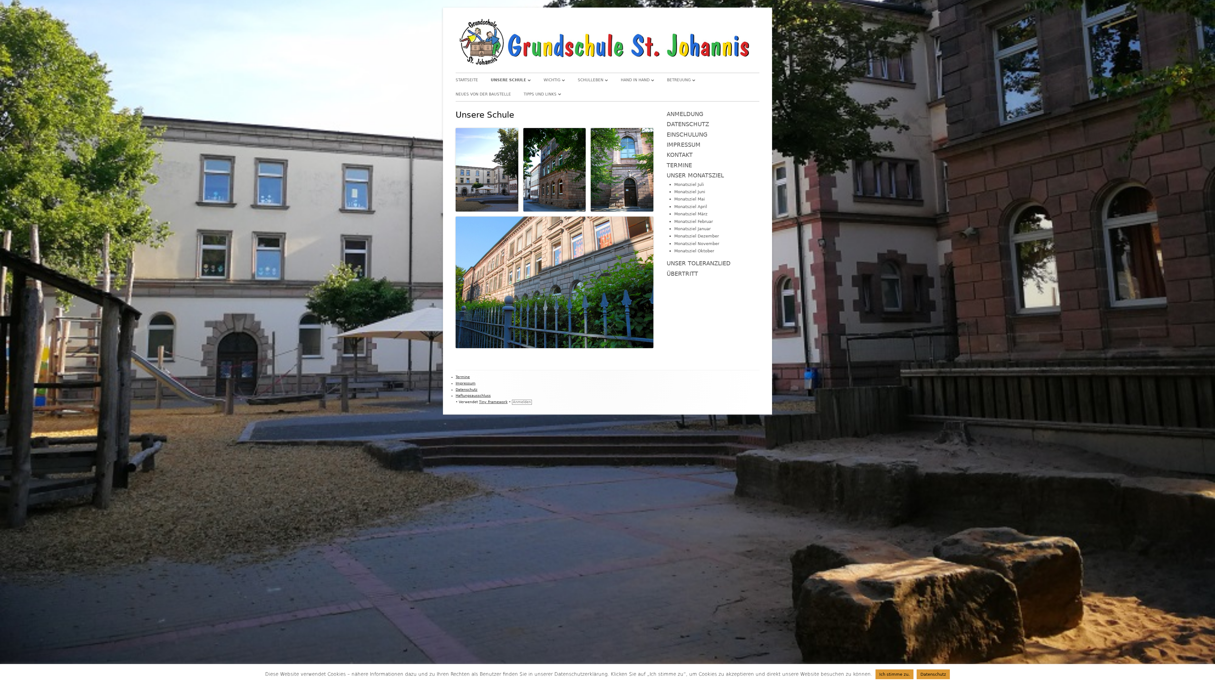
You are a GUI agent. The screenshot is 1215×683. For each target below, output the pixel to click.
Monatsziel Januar (692, 228)
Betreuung (679, 80)
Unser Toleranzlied (699, 263)
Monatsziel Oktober (694, 251)
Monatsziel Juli (689, 184)
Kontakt (680, 154)
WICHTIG (552, 80)
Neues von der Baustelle (483, 94)
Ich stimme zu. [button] (894, 674)
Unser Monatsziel (695, 175)
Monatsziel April (690, 206)
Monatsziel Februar (693, 221)
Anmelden (522, 402)
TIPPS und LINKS (540, 94)
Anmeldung (685, 114)
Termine (679, 165)
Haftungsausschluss (473, 396)
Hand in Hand (635, 80)
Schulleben (590, 80)
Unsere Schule (508, 80)
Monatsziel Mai (689, 199)
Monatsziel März (690, 214)
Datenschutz (688, 124)
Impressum (684, 144)
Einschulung (687, 134)
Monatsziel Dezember (696, 236)
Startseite (467, 80)
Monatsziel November (696, 243)
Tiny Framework (493, 402)
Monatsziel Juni (689, 191)
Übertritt (682, 273)
